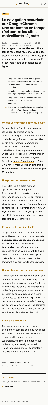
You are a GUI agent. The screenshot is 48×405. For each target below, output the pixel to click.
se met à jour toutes (23, 161)
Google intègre (21, 189)
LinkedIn (30, 366)
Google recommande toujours (17, 275)
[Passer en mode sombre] (45, 4)
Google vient (8, 128)
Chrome (11, 362)
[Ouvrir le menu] (4, 4)
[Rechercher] (41, 4)
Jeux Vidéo (8, 387)
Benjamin (5, 43)
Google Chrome (23, 362)
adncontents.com (23, 401)
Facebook (19, 366)
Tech (5, 14)
